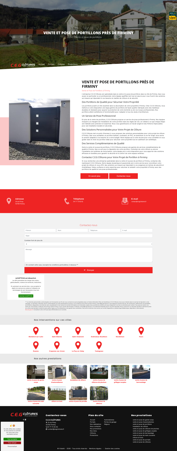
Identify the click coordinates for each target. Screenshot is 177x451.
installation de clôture (140, 426)
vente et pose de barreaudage (143, 433)
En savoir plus (94, 176)
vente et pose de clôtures (142, 442)
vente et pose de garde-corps (143, 420)
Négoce (115, 64)
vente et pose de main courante (144, 435)
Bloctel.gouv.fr (29, 309)
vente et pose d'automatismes (143, 422)
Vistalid (62, 448)
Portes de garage (103, 64)
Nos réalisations (95, 424)
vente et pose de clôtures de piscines (146, 429)
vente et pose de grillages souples (145, 431)
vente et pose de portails (141, 440)
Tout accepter (12, 439)
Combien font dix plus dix (33, 240)
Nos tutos (141, 64)
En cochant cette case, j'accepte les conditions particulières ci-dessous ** (52, 265)
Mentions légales (95, 448)
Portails (51, 64)
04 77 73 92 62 (78, 201)
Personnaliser (12, 446)
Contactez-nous (123, 176)
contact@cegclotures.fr (138, 201)
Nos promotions (128, 64)
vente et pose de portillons (142, 424)
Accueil (42, 64)
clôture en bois (138, 437)
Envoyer (90, 270)
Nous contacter (153, 64)
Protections (73, 64)
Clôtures (61, 64)
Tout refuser (12, 443)
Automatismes (87, 64)
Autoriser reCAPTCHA (25, 296)
